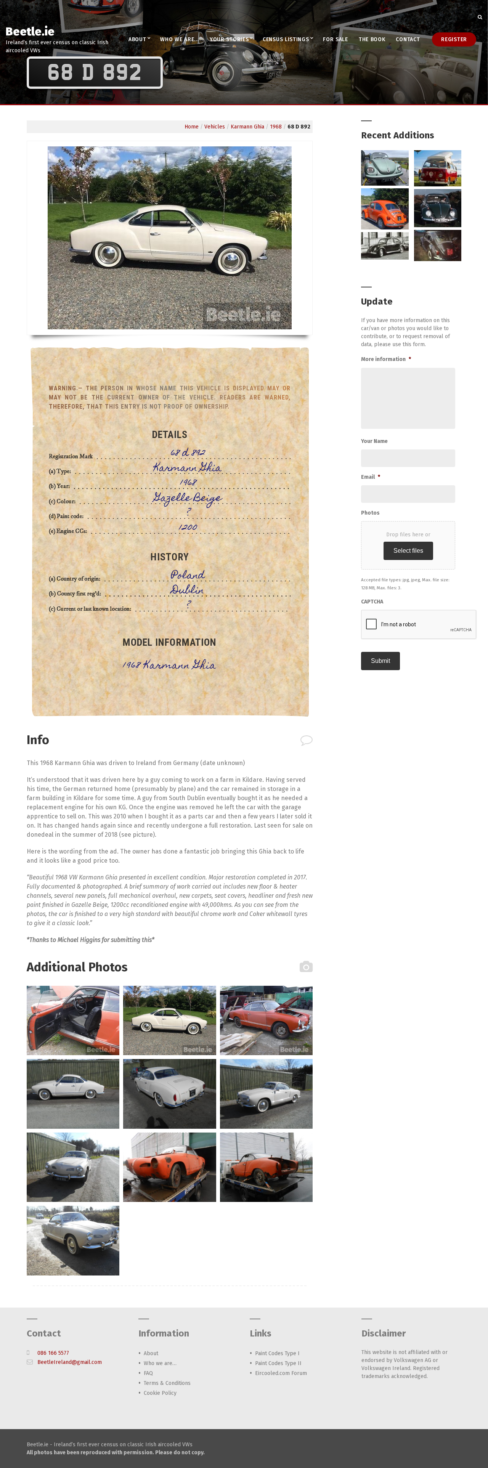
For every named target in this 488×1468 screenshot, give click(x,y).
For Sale (335, 39)
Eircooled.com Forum (281, 1373)
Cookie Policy (160, 1393)
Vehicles (214, 127)
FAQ (148, 1373)
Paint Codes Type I (277, 1353)
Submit (380, 661)
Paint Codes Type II (278, 1363)
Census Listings (286, 39)
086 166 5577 (53, 1353)
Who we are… (179, 39)
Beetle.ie (30, 32)
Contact (408, 39)
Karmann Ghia (247, 127)
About (137, 39)
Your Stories (229, 39)
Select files (408, 550)
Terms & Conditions (167, 1383)
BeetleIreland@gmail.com (69, 1362)
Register (454, 39)
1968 (276, 127)
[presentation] (419, 625)
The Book (372, 39)
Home (192, 127)
